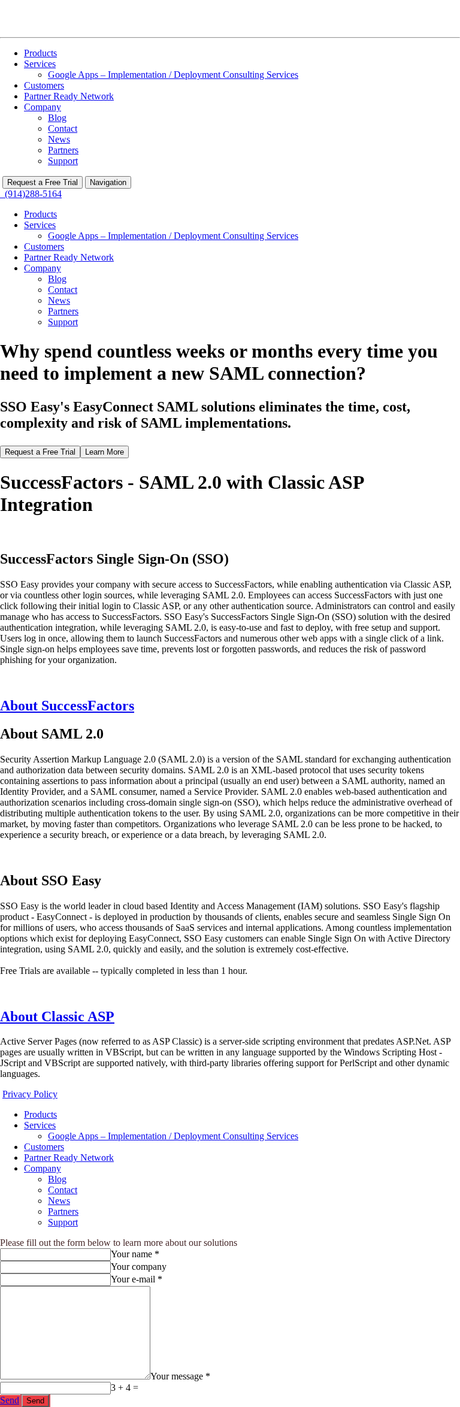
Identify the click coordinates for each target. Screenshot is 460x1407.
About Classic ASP (57, 1016)
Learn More (104, 451)
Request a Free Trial (42, 182)
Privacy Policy (30, 1094)
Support (63, 161)
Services (40, 64)
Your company (139, 1266)
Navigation (108, 182)
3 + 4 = (124, 1387)
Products (40, 53)
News (59, 139)
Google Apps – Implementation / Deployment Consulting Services (173, 74)
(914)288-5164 (31, 194)
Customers (44, 85)
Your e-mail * (136, 1279)
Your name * (135, 1254)
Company (42, 107)
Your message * (180, 1376)
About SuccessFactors (67, 705)
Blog (57, 118)
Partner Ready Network (69, 96)
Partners (63, 150)
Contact (62, 128)
